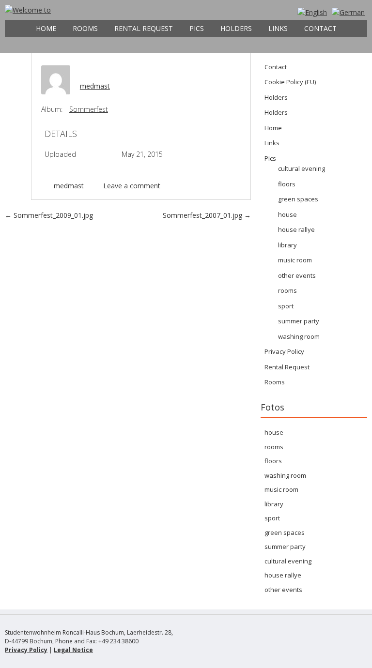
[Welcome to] (28, 10)
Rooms (85, 28)
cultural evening (301, 168)
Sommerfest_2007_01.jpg (207, 215)
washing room (299, 336)
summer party (298, 321)
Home (46, 28)
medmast (95, 86)
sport (286, 306)
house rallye (296, 229)
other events (297, 275)
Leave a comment (131, 185)
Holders (236, 28)
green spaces (298, 199)
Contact (320, 28)
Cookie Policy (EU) (290, 81)
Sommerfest (88, 109)
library (287, 245)
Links (278, 28)
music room (295, 260)
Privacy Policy (284, 351)
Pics (196, 28)
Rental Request (143, 28)
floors (286, 184)
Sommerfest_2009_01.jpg (49, 215)
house (287, 214)
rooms (287, 290)
